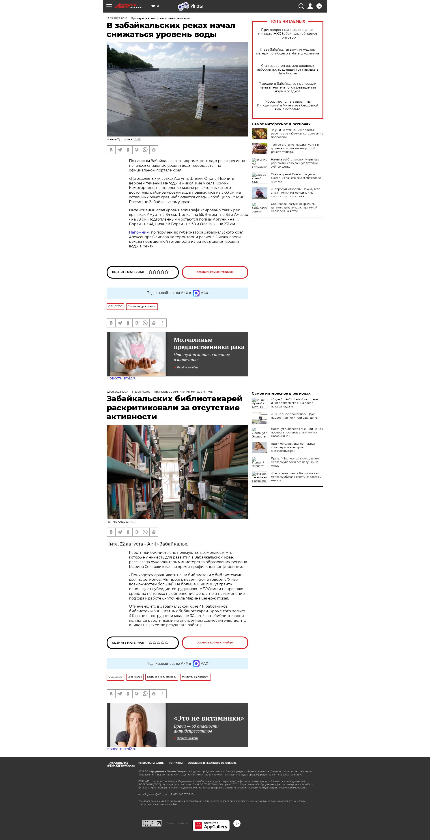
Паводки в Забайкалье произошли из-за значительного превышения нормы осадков (287, 87)
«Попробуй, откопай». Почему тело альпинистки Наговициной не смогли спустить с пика (295, 192)
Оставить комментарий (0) (215, 272)
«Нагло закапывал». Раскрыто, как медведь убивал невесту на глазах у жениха (296, 477)
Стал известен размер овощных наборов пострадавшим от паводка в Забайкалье (287, 69)
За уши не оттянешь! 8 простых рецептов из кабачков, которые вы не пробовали (297, 133)
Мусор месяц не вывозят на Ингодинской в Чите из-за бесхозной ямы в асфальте (287, 105)
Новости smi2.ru (121, 378)
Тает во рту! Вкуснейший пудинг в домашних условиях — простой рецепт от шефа (295, 148)
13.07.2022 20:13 (117, 18)
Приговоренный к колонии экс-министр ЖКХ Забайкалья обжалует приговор (287, 33)
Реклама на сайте (151, 763)
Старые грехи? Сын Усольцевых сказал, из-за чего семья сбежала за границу (296, 178)
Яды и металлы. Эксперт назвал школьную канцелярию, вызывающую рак (293, 447)
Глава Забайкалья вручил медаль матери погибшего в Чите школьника (287, 51)
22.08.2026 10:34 (118, 391)
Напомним (139, 232)
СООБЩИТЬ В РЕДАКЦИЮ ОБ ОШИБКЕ (212, 763)
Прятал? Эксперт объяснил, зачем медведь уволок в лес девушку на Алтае (295, 462)
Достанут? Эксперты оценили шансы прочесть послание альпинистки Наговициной (297, 432)
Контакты (176, 763)
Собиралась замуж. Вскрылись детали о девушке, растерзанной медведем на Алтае (294, 207)
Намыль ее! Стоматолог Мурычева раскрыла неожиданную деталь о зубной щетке (295, 163)
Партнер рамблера (177, 823)
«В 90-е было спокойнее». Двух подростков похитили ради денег (294, 415)
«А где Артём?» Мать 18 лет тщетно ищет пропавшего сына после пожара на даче (295, 403)
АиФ (137, 139)
